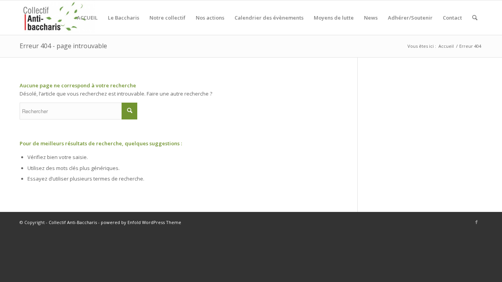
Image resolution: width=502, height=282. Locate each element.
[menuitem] (87, 17)
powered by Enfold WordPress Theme (141, 222)
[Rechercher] (474, 17)
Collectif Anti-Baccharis (73, 222)
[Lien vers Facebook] (476, 222)
